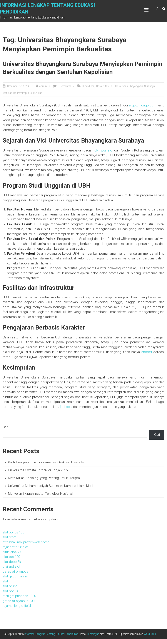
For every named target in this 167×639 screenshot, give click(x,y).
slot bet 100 (11, 557)
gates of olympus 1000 (19, 601)
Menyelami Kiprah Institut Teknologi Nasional (40, 494)
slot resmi (10, 537)
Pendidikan (88, 86)
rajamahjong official (17, 606)
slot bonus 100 (13, 532)
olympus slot (103, 150)
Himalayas (93, 634)
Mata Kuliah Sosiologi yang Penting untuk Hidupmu (45, 478)
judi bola (66, 407)
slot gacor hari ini (15, 576)
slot (5, 581)
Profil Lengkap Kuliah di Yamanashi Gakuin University (46, 462)
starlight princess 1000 (19, 596)
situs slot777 (12, 552)
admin (43, 86)
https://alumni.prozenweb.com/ (26, 542)
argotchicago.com (142, 105)
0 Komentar (64, 86)
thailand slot (11, 566)
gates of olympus (15, 571)
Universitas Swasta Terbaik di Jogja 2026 (38, 470)
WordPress (150, 634)
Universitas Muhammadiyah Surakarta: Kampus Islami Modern (52, 486)
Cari (5, 427)
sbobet (146, 352)
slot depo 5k (12, 562)
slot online (10, 586)
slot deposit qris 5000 (34, 302)
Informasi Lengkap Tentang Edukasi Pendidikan (51, 634)
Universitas (102, 86)
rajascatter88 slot (15, 547)
